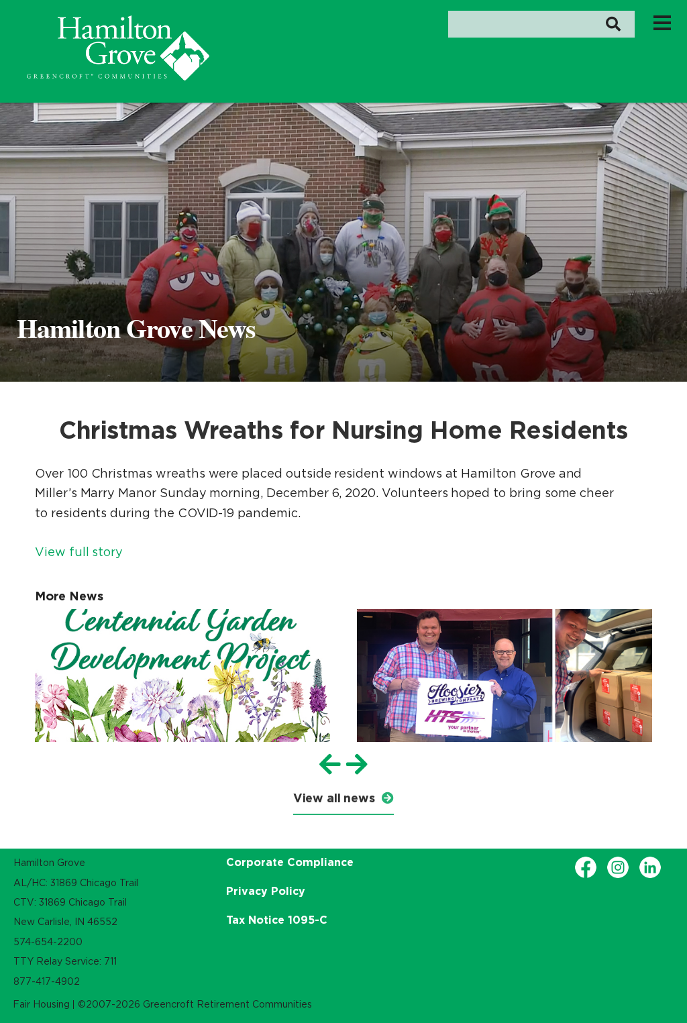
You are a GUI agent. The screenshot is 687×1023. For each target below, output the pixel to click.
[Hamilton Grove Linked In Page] (650, 867)
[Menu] (662, 22)
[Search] (613, 24)
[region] (118, 47)
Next (357, 765)
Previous (330, 765)
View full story (79, 552)
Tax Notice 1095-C (276, 920)
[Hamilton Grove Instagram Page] (618, 867)
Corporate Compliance (290, 862)
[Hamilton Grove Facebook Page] (585, 867)
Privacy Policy (265, 891)
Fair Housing (41, 1004)
